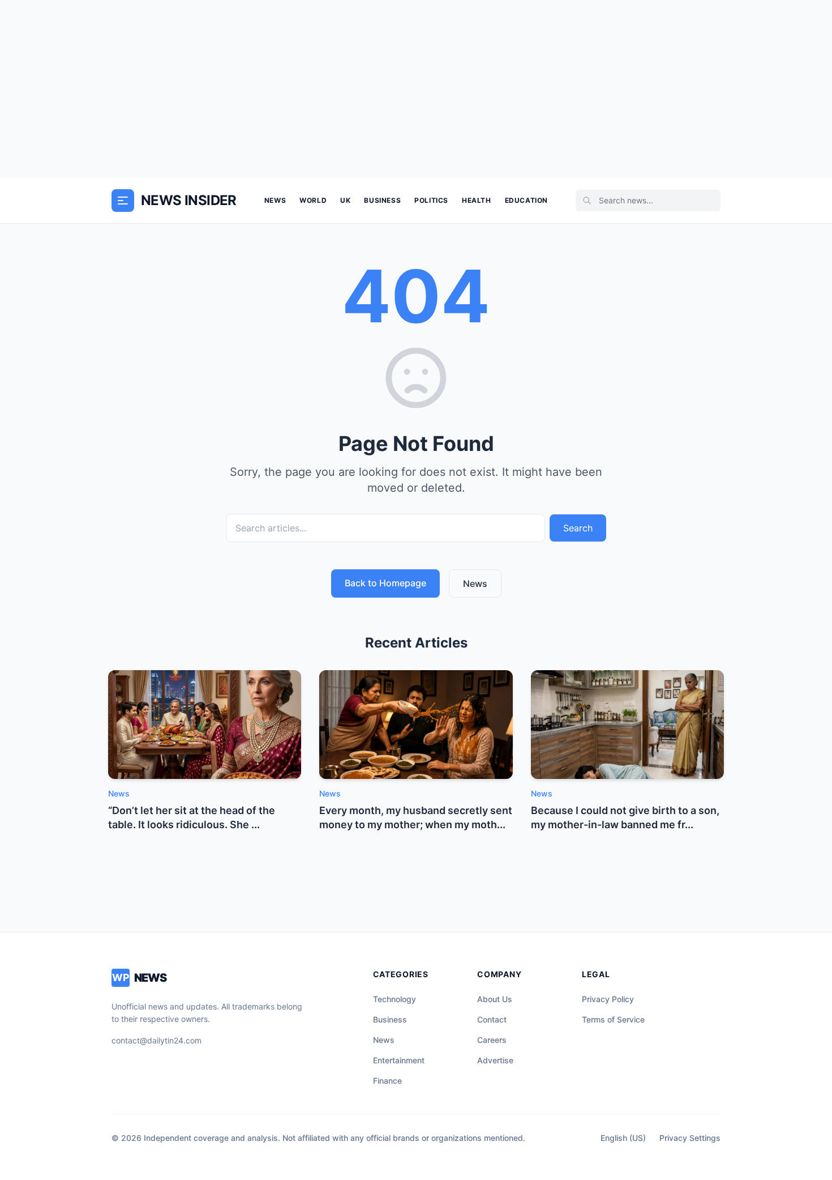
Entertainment (398, 1060)
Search (578, 528)
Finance (387, 1080)
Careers (492, 1040)
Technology (394, 999)
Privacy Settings (690, 1138)
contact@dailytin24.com (156, 1040)
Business (382, 200)
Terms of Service (613, 1019)
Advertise (495, 1060)
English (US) (623, 1138)
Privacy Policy (608, 999)
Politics (431, 200)
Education (526, 200)
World (313, 200)
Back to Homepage (385, 583)
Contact (492, 1019)
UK (345, 200)
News (275, 200)
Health (476, 200)
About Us (494, 999)
